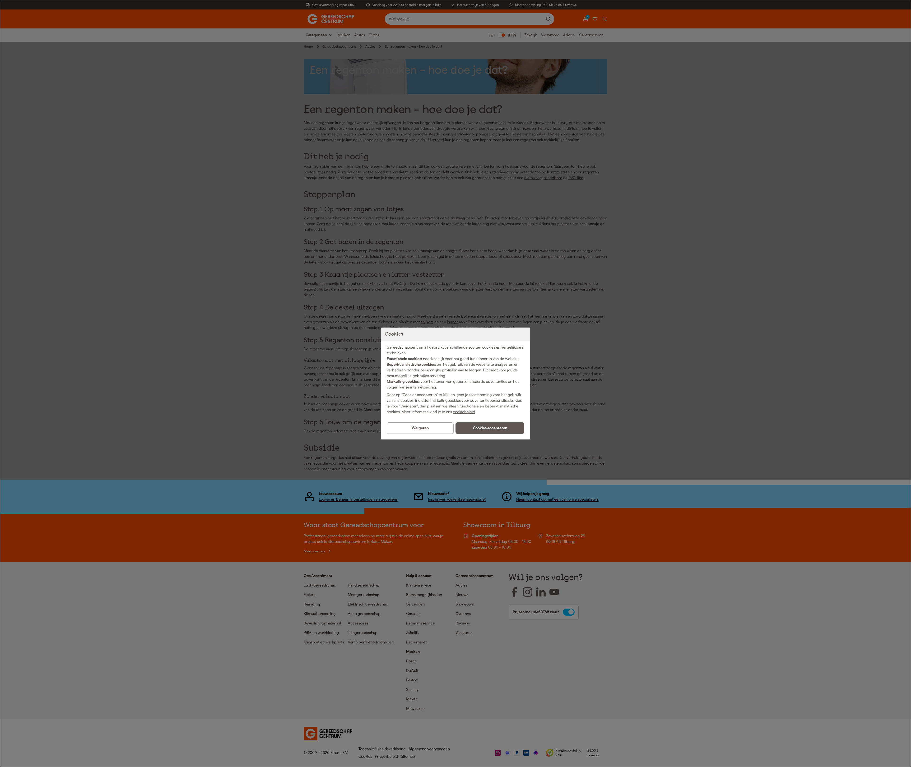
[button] (490, 428)
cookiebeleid (464, 412)
